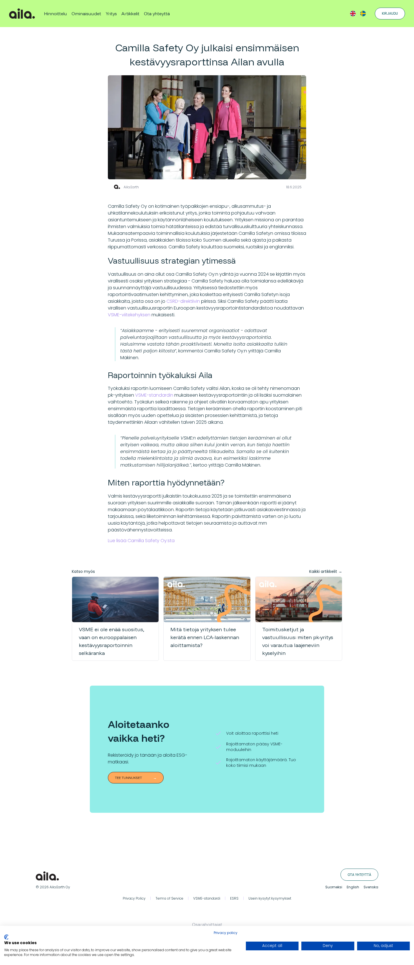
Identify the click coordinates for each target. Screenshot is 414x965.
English (353, 887)
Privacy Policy (134, 898)
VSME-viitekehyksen (129, 315)
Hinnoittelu (55, 13)
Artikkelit (130, 13)
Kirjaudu (390, 13)
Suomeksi (333, 887)
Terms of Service (169, 898)
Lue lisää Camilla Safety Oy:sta (141, 540)
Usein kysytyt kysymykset (269, 898)
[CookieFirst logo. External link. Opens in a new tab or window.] (6, 937)
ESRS (234, 898)
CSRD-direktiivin (183, 301)
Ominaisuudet (86, 13)
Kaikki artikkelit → (325, 571)
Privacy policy (225, 932)
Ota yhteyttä (157, 13)
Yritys (111, 13)
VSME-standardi (206, 898)
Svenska (371, 887)
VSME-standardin (154, 395)
